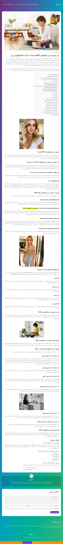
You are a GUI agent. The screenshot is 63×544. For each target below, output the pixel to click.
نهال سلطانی (56, 370)
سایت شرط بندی (34, 4)
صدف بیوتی (22, 424)
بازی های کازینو (11, 4)
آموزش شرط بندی (26, 4)
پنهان (49, 74)
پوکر (16, 4)
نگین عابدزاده (56, 379)
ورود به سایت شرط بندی (27, 542)
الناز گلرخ (17, 424)
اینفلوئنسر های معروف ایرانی (47, 58)
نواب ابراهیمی (56, 358)
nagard (31, 479)
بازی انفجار (20, 4)
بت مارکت (58, 4)
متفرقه (5, 4)
